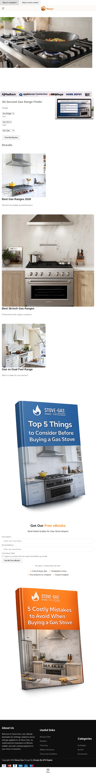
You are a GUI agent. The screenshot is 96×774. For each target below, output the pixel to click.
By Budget (82, 745)
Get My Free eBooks (12, 560)
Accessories (82, 754)
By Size (81, 750)
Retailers (43, 741)
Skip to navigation (9, 2)
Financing (44, 745)
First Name (6, 537)
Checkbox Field (8, 553)
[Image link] (48, 453)
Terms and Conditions (48, 754)
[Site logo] (48, 8)
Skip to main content (30, 2)
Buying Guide (45, 737)
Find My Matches (11, 137)
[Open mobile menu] (3, 8)
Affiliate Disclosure (47, 750)
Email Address (8, 545)
